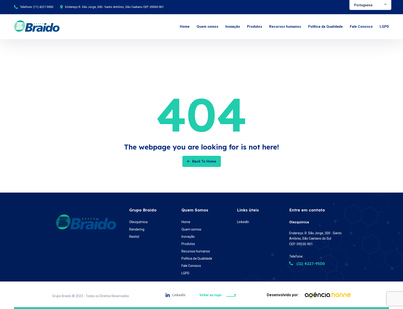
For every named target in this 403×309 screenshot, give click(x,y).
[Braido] (37, 27)
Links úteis (248, 209)
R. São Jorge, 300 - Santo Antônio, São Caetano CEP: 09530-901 (121, 7)
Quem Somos (194, 209)
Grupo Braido (142, 209)
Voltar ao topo (210, 295)
